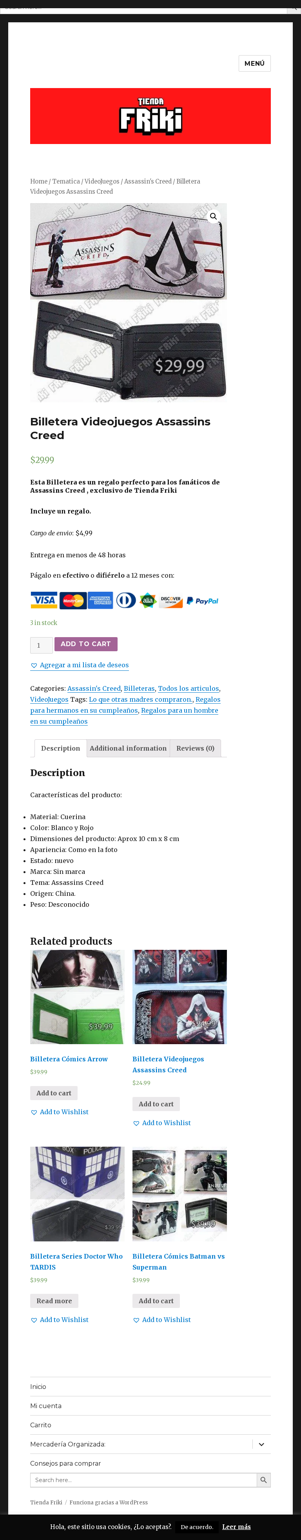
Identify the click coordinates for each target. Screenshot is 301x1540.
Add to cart (86, 644)
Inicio (38, 1387)
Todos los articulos (188, 688)
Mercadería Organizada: (67, 1444)
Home (38, 181)
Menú (255, 63)
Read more (54, 1301)
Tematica (66, 181)
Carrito (40, 1425)
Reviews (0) (195, 748)
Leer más (236, 1527)
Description (60, 748)
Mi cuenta (46, 1406)
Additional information (128, 748)
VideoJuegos (102, 181)
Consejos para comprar (65, 1463)
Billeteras (139, 688)
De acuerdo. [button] (197, 1527)
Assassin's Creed (148, 181)
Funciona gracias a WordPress (108, 1502)
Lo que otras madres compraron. (140, 699)
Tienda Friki (46, 1502)
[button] (79, 664)
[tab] (60, 748)
